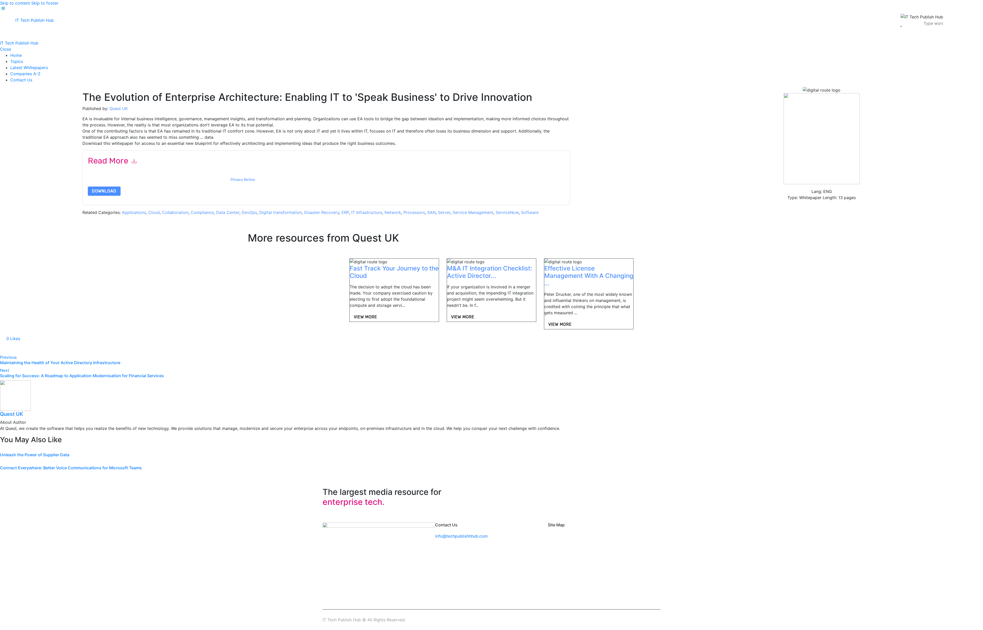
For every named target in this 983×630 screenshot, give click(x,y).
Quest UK (119, 108)
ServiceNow (507, 212)
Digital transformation (280, 212)
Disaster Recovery (321, 212)
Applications (134, 212)
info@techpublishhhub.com (461, 536)
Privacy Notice (243, 180)
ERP (345, 212)
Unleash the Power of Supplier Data (34, 454)
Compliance (202, 212)
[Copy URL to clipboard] (49, 348)
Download (104, 191)
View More (365, 316)
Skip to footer (44, 3)
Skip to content (15, 3)
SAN (431, 212)
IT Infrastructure (366, 212)
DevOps (249, 212)
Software (530, 212)
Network (392, 212)
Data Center (227, 212)
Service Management (473, 212)
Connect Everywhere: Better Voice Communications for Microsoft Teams (71, 467)
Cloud (154, 212)
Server (444, 212)
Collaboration (175, 212)
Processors (414, 212)
